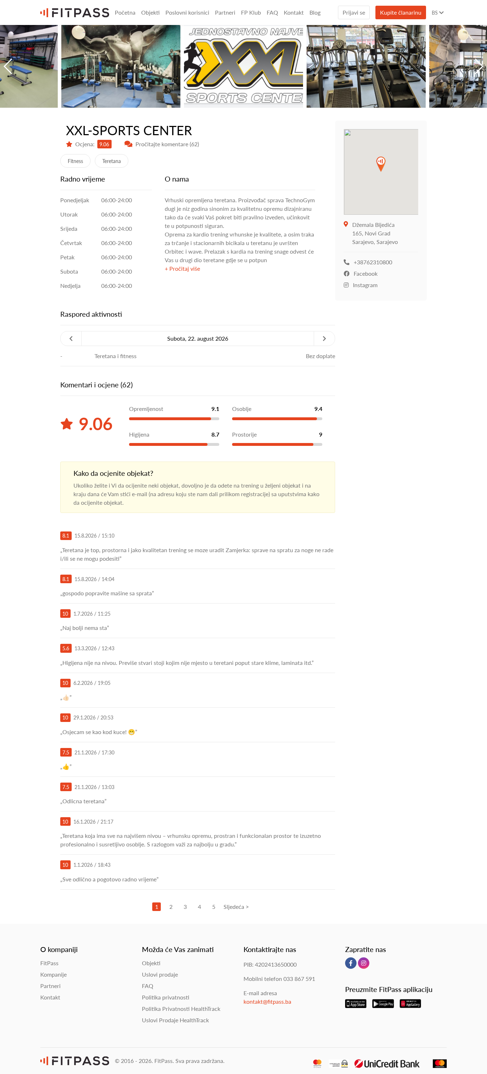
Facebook (366, 273)
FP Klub (251, 12)
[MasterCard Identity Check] (314, 1060)
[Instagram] (363, 963)
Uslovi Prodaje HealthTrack (175, 1020)
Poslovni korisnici (187, 12)
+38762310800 (373, 262)
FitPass (49, 963)
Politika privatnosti (165, 997)
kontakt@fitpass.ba (267, 1001)
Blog (315, 12)
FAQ (272, 12)
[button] (8, 66)
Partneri (225, 12)
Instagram (365, 284)
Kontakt (294, 12)
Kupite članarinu (400, 12)
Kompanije (53, 974)
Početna (125, 12)
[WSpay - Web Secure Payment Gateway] (336, 1060)
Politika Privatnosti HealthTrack (181, 1008)
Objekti (150, 12)
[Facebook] (351, 963)
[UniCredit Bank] (384, 1060)
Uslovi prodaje (160, 974)
